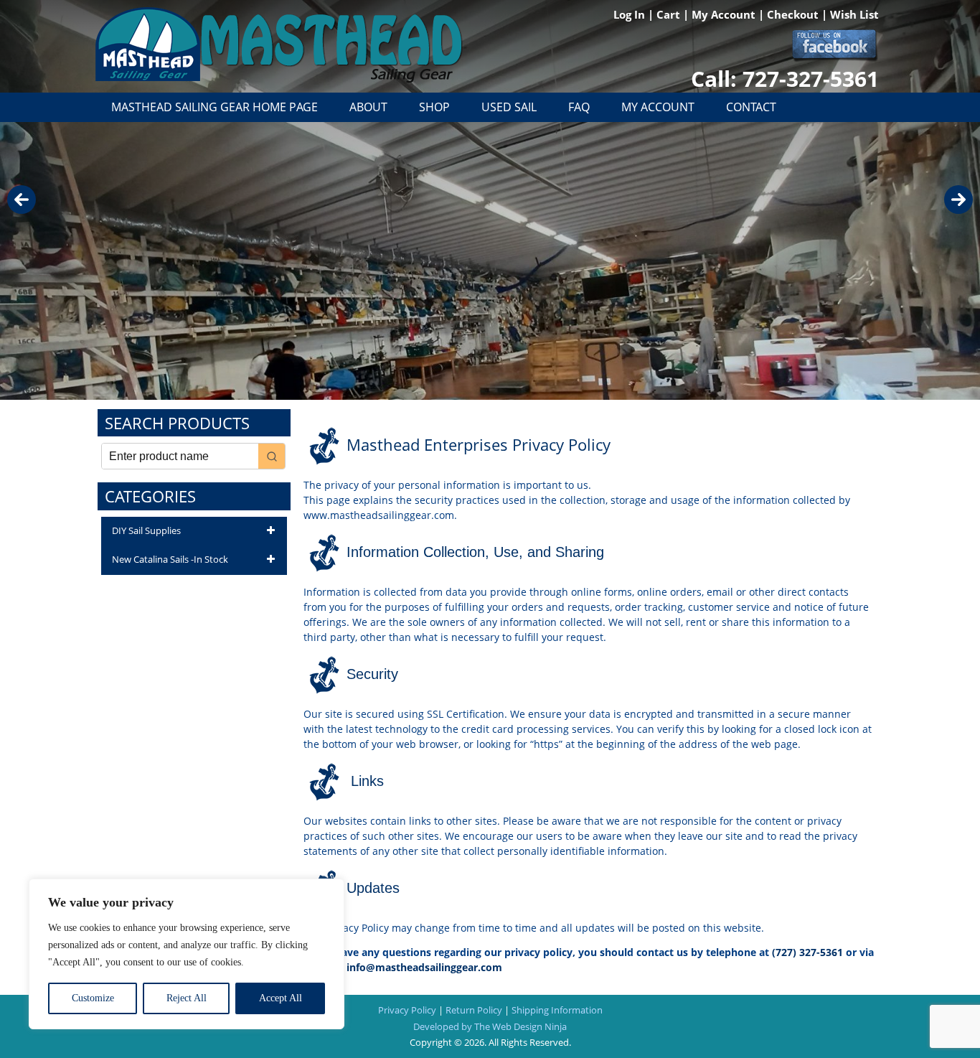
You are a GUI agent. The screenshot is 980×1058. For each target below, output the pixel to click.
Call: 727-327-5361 (785, 78)
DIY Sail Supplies (146, 530)
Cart (669, 14)
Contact (751, 107)
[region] (186, 954)
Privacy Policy (407, 1009)
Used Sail (509, 107)
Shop (434, 107)
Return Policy (474, 1009)
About (368, 107)
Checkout (794, 14)
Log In (630, 14)
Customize (93, 998)
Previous (21, 199)
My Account (725, 14)
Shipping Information (557, 1009)
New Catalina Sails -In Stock (170, 559)
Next (958, 199)
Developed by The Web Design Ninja (490, 1026)
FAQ (579, 107)
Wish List (854, 14)
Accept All (280, 998)
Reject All (186, 998)
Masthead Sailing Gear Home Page (214, 107)
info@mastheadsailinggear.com (424, 967)
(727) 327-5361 (807, 952)
